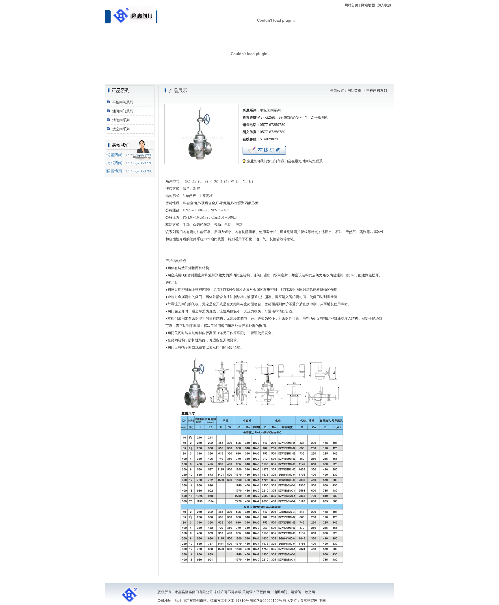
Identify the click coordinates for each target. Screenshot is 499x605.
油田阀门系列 (122, 111)
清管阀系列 (121, 120)
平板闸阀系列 (122, 102)
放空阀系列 (121, 129)
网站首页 (351, 5)
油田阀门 (280, 592)
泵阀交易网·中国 (313, 601)
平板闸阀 (263, 592)
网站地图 (368, 5)
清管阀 (296, 592)
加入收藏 (384, 5)
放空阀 (310, 592)
